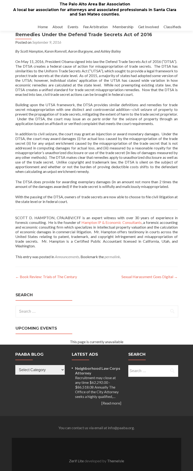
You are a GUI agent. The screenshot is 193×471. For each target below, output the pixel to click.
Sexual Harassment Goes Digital (149, 276)
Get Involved (148, 26)
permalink (112, 256)
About (57, 26)
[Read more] (111, 403)
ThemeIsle (115, 461)
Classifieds (172, 26)
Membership (123, 26)
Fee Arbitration (95, 26)
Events (73, 26)
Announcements (67, 256)
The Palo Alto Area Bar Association (95, 4)
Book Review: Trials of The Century (46, 276)
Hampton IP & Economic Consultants (111, 222)
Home (43, 26)
